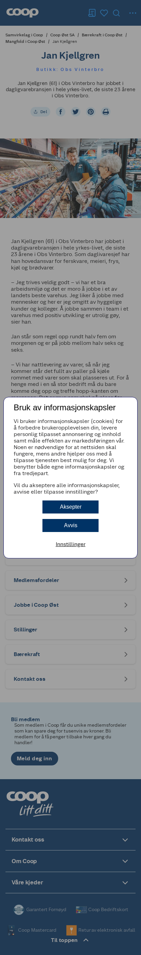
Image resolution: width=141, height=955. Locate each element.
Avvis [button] (70, 525)
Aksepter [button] (70, 507)
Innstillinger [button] (71, 544)
